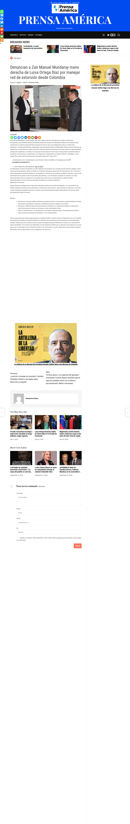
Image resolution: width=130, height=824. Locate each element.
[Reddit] (29, 137)
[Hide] (0, 43)
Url (17, 528)
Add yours (41, 486)
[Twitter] (22, 137)
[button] (117, 41)
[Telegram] (15, 137)
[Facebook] (18, 137)
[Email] (32, 137)
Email (18, 518)
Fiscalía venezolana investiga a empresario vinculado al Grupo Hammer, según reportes (21, 434)
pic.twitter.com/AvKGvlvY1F (21, 162)
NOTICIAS (23, 35)
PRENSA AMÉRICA (65, 19)
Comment (20, 493)
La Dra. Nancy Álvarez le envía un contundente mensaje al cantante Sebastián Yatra (46, 469)
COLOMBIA (38, 35)
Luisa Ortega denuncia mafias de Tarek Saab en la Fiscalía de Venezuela (34, 48)
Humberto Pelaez (33, 82)
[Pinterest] (36, 137)
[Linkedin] (25, 137)
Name (18, 509)
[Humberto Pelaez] (19, 399)
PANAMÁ (30, 35)
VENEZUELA (14, 35)
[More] (39, 137)
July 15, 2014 (39, 166)
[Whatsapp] (11, 137)
